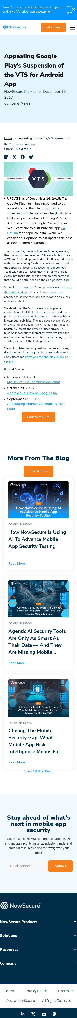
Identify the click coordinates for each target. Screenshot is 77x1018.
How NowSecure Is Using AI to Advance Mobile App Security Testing (37, 539)
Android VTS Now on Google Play (32, 393)
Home (8, 138)
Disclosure (66, 991)
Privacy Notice (37, 991)
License (9, 991)
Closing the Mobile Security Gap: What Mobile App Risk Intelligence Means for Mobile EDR (34, 744)
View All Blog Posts (38, 771)
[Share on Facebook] (23, 157)
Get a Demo (53, 27)
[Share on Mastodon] (31, 157)
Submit (60, 866)
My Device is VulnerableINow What (33, 382)
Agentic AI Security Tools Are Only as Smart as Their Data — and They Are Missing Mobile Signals (37, 645)
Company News (17, 103)
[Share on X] (14, 157)
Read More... (17, 563)
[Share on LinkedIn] (6, 157)
